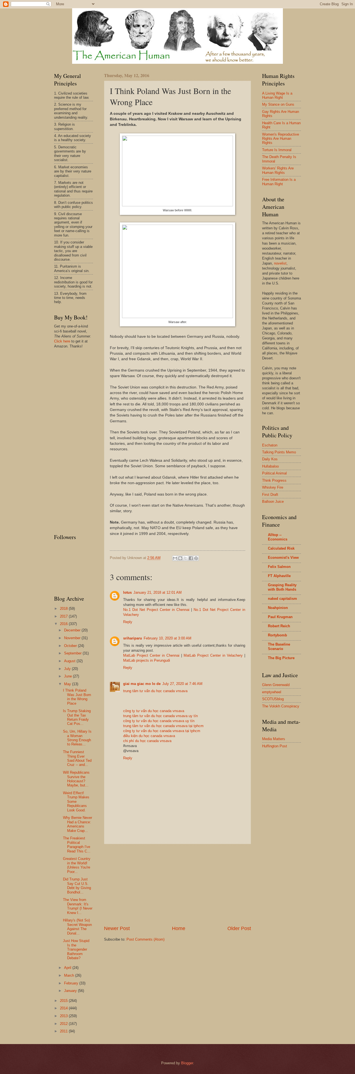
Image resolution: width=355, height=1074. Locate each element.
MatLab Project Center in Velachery (213, 655)
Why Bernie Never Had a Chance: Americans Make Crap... (77, 824)
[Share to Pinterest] (196, 558)
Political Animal (274, 473)
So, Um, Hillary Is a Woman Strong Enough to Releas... (77, 737)
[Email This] (175, 558)
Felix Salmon (279, 567)
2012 (64, 1024)
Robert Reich (279, 626)
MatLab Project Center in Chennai (151, 655)
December (73, 630)
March (69, 975)
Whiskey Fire (272, 487)
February (71, 983)
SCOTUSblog (273, 699)
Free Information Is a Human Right (279, 181)
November (73, 638)
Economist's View (283, 557)
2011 (64, 1031)
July (68, 669)
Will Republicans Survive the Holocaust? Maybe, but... (76, 778)
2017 (64, 616)
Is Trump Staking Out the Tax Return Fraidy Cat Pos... (77, 717)
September (73, 653)
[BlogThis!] (180, 558)
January (71, 991)
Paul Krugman (280, 617)
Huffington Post (274, 746)
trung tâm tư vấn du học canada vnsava (155, 691)
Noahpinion (278, 608)
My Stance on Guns (278, 104)
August (70, 661)
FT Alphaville (279, 576)
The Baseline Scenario (279, 646)
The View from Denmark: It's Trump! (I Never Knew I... (77, 906)
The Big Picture (281, 658)
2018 (64, 608)
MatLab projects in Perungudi (146, 660)
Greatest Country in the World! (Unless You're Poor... (76, 865)
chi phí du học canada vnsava (147, 741)
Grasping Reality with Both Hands (282, 587)
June (68, 676)
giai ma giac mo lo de (142, 684)
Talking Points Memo (279, 452)
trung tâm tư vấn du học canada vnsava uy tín (160, 716)
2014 (64, 1008)
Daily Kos (270, 459)
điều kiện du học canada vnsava (149, 736)
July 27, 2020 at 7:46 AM (182, 684)
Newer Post (117, 928)
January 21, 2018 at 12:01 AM (157, 592)
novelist (280, 263)
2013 (64, 1016)
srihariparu (132, 638)
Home (178, 928)
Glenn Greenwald (276, 685)
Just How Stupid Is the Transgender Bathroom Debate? (76, 949)
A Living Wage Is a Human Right (277, 95)
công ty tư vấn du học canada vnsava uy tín (158, 721)
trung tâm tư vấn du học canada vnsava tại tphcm (163, 726)
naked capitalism (282, 598)
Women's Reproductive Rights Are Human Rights (280, 138)
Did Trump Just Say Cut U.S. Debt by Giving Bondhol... (77, 885)
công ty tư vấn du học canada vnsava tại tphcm (161, 731)
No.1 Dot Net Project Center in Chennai (156, 610)
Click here (62, 341)
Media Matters (273, 739)
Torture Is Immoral (276, 150)
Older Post (239, 928)
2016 (64, 624)
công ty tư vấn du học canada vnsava (153, 711)
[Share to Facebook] (191, 558)
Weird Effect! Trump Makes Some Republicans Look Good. (76, 801)
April (68, 968)
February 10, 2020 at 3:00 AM (167, 638)
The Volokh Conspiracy (280, 706)
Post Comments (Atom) (145, 939)
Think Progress (274, 480)
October (71, 646)
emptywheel (271, 692)
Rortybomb (277, 635)
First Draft (270, 494)
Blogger (187, 1063)
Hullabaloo (270, 466)
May (68, 684)
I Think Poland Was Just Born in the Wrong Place (77, 696)
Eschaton (269, 445)
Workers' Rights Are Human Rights (278, 170)
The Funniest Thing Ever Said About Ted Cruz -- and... (77, 758)
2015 (64, 1001)
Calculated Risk (281, 548)
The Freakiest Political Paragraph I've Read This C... (76, 844)
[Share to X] (185, 558)
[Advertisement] (177, 884)
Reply (127, 622)
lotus (127, 592)
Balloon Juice (273, 501)
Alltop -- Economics (277, 537)
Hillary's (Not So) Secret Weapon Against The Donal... (77, 926)
